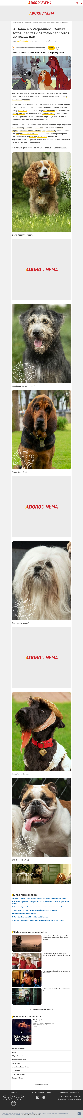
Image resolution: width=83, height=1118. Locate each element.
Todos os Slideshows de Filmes (42, 1009)
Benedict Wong (49, 114)
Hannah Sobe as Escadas (30, 131)
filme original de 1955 (38, 136)
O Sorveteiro (16, 1070)
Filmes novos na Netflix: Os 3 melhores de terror (56, 989)
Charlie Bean (17, 128)
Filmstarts (68, 1096)
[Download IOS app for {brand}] (38, 1097)
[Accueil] (39, 2)
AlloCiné (60, 1096)
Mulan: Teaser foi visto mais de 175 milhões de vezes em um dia (34, 910)
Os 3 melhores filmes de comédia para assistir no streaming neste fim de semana (56, 954)
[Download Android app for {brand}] (45, 1097)
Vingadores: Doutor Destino (21, 1067)
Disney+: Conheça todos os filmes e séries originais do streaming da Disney (39, 898)
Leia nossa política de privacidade (30, 1114)
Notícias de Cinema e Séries (24, 22)
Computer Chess (48, 131)
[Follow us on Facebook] (5, 1098)
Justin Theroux (43, 105)
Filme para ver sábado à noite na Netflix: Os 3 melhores (56, 972)
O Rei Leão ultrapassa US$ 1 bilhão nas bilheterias (30, 917)
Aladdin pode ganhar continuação (24, 913)
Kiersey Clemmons (19, 125)
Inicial (14, 22)
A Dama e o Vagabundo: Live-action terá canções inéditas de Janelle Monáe (38, 907)
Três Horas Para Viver (19, 1059)
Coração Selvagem (18, 1078)
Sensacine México (74, 1099)
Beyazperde (62, 1099)
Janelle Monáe (49, 111)
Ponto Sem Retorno (18, 1074)
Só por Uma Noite (17, 1056)
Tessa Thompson (29, 105)
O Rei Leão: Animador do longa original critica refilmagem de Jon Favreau (38, 920)
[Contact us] (13, 1103)
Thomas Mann (35, 125)
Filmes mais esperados (41, 1084)
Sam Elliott (22, 111)
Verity (14, 1052)
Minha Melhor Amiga (18, 1048)
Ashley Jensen (19, 114)
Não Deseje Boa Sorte (40, 1020)
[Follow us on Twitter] (11, 1098)
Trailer (35, 1027)
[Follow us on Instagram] (16, 1098)
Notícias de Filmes (37, 22)
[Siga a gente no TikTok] (22, 1098)
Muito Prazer (16, 1063)
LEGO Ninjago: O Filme (33, 128)
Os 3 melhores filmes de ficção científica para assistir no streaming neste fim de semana (56, 937)
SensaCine (77, 1096)
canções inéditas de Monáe (27, 134)
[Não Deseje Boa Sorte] (21, 1032)
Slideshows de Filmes (48, 22)
